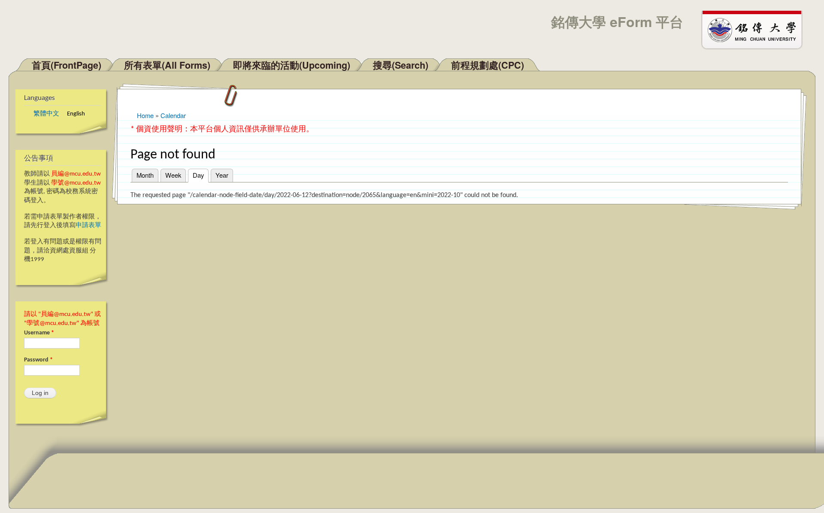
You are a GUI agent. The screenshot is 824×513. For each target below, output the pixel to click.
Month (145, 174)
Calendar (173, 115)
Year (221, 174)
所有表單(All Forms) (167, 65)
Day (201, 174)
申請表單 (88, 225)
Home (145, 115)
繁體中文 (46, 114)
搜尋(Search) (400, 65)
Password (38, 360)
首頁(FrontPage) (66, 65)
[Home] (755, 29)
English (76, 114)
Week (173, 174)
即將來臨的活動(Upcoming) (291, 65)
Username (39, 333)
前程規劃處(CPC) (487, 65)
